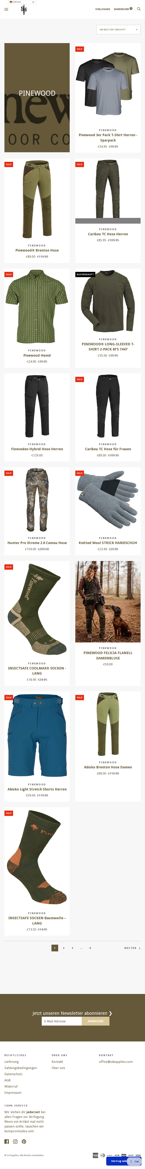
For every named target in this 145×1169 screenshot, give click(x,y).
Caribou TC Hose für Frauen (108, 449)
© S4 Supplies (11, 1155)
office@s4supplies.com (116, 1062)
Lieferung (11, 1062)
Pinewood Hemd (37, 355)
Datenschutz (13, 1074)
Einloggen (102, 9)
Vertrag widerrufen (124, 1161)
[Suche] (139, 9)
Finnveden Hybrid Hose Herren (37, 449)
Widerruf (11, 1086)
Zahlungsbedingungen (20, 1068)
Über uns (58, 1068)
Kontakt (57, 1062)
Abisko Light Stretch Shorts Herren (37, 789)
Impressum (12, 1092)
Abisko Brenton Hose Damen (108, 767)
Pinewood (108, 130)
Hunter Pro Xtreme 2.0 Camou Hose (37, 543)
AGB (7, 1080)
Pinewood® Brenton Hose (37, 250)
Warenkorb (123, 9)
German (16, 2)
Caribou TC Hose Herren (108, 234)
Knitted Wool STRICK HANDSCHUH (108, 543)
